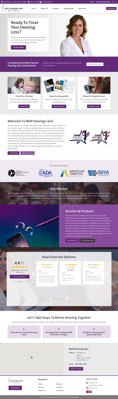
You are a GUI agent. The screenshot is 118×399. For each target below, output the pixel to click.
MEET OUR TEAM (27, 153)
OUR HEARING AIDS (87, 240)
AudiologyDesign (52, 397)
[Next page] (67, 298)
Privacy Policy (75, 397)
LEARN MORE (18, 47)
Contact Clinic (76, 368)
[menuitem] (92, 2)
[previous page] (33, 274)
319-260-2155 (34, 2)
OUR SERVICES (72, 240)
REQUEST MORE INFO (95, 64)
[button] (32, 357)
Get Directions (80, 360)
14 (63, 298)
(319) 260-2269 (46, 2)
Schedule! (15, 388)
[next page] (107, 274)
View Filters (20, 281)
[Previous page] (51, 298)
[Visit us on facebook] (116, 1)
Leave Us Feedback (20, 276)
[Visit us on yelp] (113, 1)
